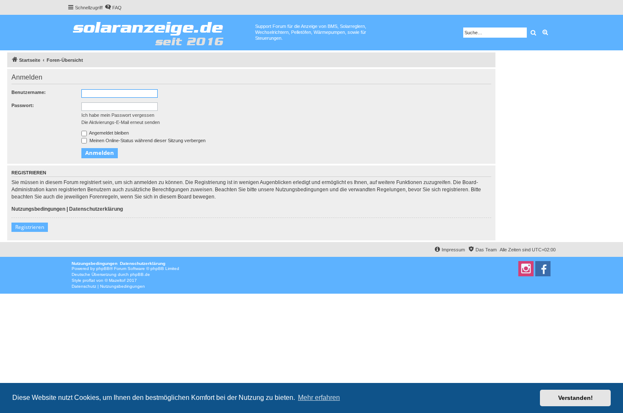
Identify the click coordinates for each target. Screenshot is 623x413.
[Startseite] (161, 32)
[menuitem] (113, 8)
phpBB (103, 268)
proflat (89, 280)
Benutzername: (28, 92)
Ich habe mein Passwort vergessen (117, 115)
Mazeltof (117, 280)
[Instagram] (526, 268)
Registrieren (29, 227)
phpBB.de (140, 274)
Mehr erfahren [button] (319, 397)
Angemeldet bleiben (108, 132)
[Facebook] (543, 268)
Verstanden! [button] (575, 397)
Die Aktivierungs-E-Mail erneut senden (120, 122)
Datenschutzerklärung (96, 209)
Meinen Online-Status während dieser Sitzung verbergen (147, 140)
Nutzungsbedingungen (38, 209)
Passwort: (22, 105)
